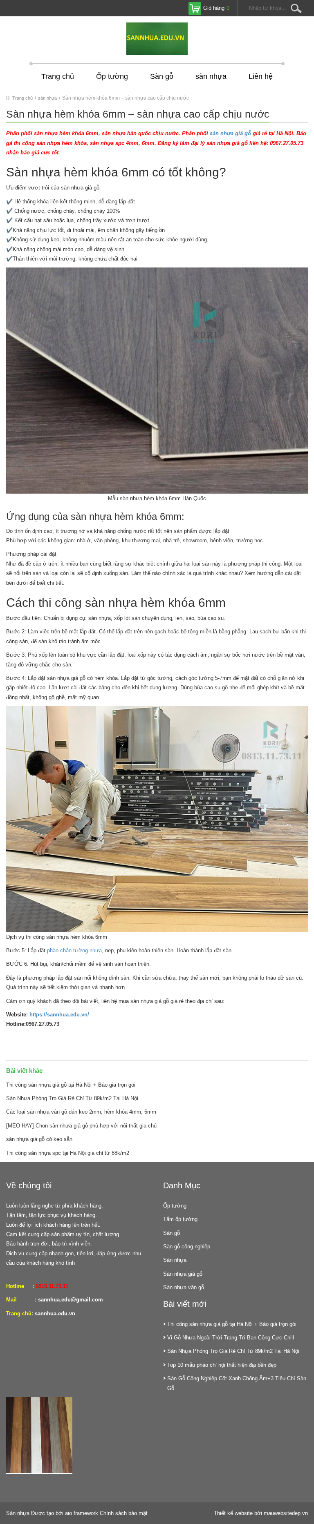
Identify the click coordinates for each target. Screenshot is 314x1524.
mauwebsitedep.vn (286, 1513)
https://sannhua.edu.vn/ (59, 1015)
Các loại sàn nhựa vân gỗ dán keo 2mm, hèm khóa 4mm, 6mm (81, 1112)
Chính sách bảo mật (124, 1513)
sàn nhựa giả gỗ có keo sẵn (39, 1139)
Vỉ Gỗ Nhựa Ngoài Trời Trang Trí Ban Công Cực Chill (230, 1338)
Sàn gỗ (161, 76)
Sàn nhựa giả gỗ (182, 1274)
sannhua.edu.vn (55, 1313)
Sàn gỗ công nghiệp (186, 1246)
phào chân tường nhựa (74, 950)
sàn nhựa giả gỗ (230, 133)
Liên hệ (261, 76)
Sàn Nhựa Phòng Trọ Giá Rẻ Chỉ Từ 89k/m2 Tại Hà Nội (72, 1098)
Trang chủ (57, 76)
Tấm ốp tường (180, 1219)
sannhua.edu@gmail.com (70, 1300)
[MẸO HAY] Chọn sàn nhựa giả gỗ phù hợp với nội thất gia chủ (81, 1126)
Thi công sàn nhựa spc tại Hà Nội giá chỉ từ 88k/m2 (67, 1153)
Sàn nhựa (174, 1260)
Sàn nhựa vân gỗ (183, 1287)
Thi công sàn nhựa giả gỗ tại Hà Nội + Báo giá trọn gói (70, 1085)
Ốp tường (112, 76)
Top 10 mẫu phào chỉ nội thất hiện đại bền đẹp (221, 1365)
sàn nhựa (211, 76)
